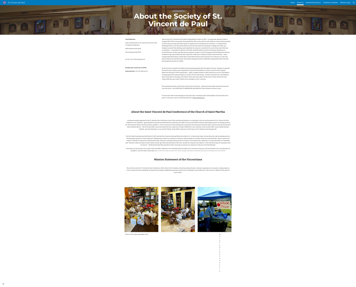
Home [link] (293, 2)
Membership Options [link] (313, 2)
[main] (178, 20)
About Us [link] (300, 2)
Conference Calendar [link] (330, 2)
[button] (354, 2)
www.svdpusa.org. (199, 98)
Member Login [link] (345, 2)
